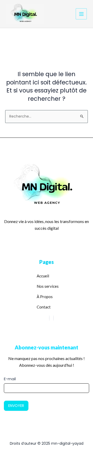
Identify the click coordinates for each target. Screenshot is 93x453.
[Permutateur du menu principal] (81, 13)
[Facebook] (49, 318)
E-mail (10, 379)
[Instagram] (53, 318)
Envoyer (16, 405)
